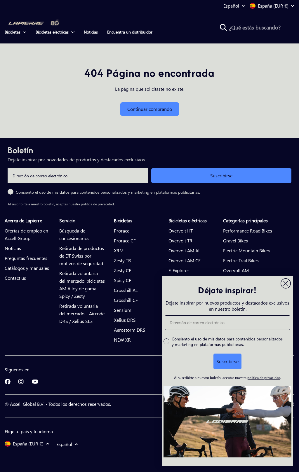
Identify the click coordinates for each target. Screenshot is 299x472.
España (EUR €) (273, 6)
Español (231, 6)
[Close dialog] (286, 283)
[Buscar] (223, 27)
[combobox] (255, 27)
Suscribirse (221, 175)
